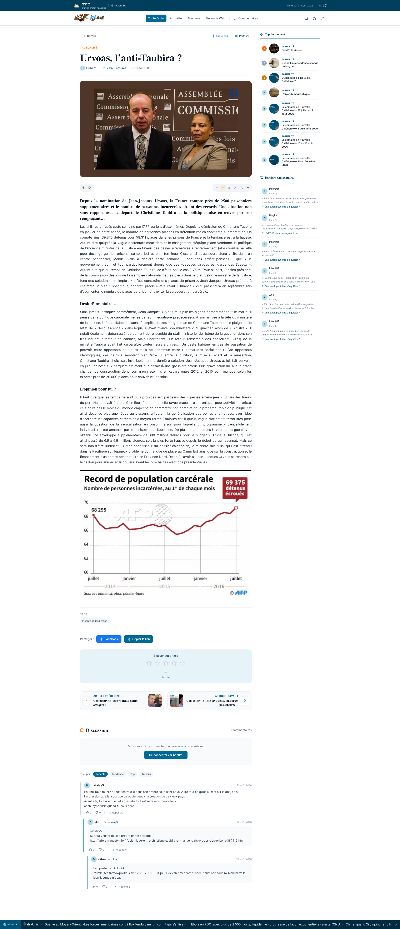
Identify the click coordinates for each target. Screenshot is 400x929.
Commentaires (248, 18)
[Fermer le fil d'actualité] (396, 924)
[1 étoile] (149, 663)
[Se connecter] (323, 18)
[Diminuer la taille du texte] (217, 187)
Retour (91, 36)
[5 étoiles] (182, 663)
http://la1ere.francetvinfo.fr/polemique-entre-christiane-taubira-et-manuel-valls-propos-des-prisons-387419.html (167, 840)
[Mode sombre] (314, 18)
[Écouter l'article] (89, 187)
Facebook (111, 639)
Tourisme (194, 18)
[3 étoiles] (166, 663)
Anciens (146, 774)
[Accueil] (88, 18)
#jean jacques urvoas (94, 620)
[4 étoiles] (174, 663)
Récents (100, 774)
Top (132, 774)
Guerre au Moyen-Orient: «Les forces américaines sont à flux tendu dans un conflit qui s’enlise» (101, 924)
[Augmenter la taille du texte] (248, 187)
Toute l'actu (156, 18)
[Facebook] (320, 5)
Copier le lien (141, 639)
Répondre (117, 812)
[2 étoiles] (157, 663)
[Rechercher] (306, 18)
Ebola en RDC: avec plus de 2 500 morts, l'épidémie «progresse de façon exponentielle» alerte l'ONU (252, 924)
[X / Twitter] (325, 5)
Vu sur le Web (215, 18)
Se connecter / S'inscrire (165, 755)
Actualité (176, 18)
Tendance (118, 774)
